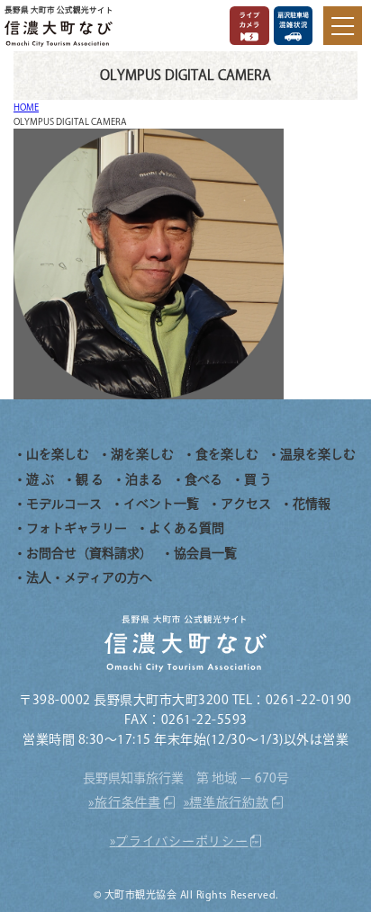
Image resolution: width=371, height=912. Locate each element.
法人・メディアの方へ (89, 577)
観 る (90, 479)
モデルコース (64, 503)
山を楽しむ (57, 454)
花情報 (311, 503)
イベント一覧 (161, 503)
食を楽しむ (226, 454)
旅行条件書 (128, 802)
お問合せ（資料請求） (89, 553)
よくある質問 (186, 528)
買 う (258, 479)
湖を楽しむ (142, 454)
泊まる (144, 479)
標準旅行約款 (228, 802)
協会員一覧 (205, 553)
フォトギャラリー (76, 528)
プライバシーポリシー (181, 841)
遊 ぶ (40, 479)
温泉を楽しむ (318, 454)
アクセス (246, 503)
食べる (203, 479)
